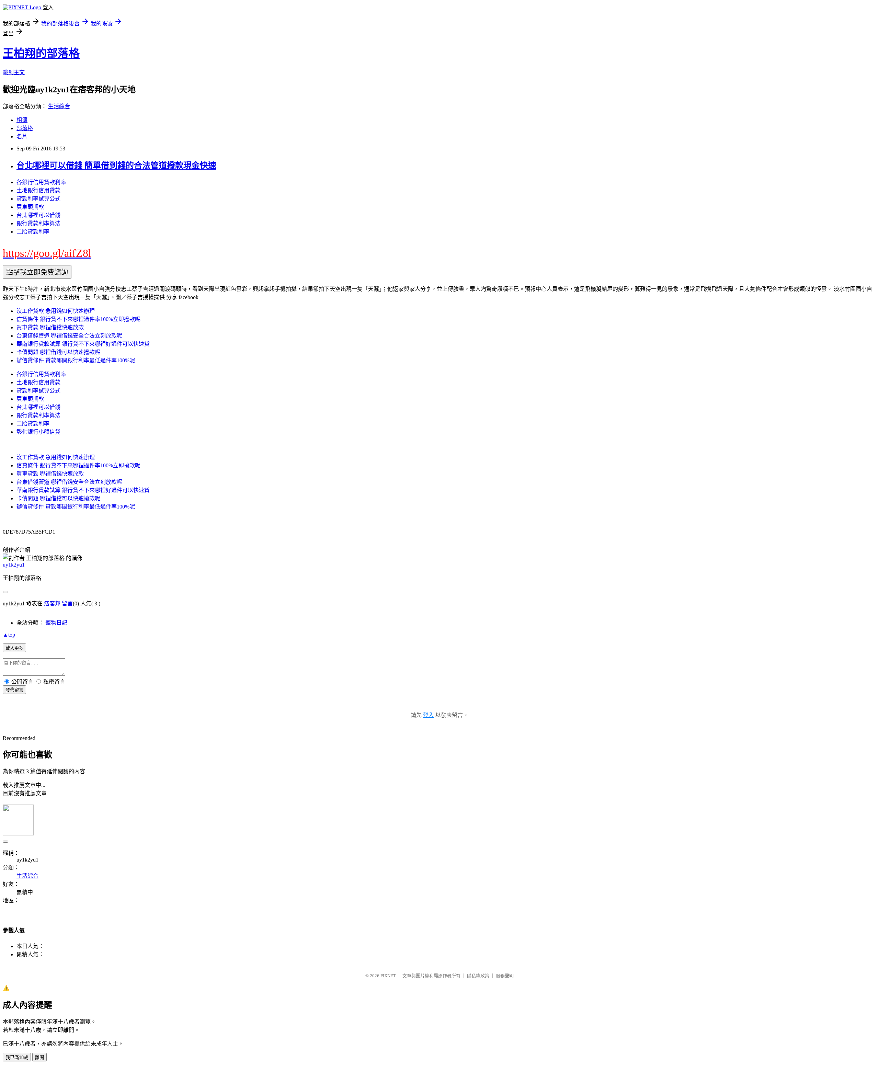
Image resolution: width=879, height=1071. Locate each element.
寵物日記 (56, 623)
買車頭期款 (30, 207)
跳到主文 (14, 72)
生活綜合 (59, 106)
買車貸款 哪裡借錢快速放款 (50, 327)
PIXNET (388, 975)
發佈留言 (14, 690)
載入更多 (14, 648)
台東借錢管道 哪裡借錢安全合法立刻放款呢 (69, 336)
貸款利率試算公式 (38, 199)
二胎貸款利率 (32, 232)
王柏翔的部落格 (41, 53)
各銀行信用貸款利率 (41, 182)
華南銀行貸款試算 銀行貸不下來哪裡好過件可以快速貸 (83, 344)
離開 (39, 1057)
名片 (21, 136)
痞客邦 (52, 603)
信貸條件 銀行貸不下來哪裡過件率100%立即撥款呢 (78, 319)
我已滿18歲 (16, 1057)
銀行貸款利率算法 (38, 223)
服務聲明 (505, 975)
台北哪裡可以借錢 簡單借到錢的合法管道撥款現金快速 (116, 165)
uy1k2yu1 (14, 565)
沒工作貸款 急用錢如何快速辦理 (55, 311)
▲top (9, 635)
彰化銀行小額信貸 (38, 432)
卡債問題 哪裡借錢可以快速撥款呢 (58, 352)
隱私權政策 (478, 975)
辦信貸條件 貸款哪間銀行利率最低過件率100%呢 (75, 360)
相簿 (21, 120)
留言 (67, 603)
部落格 (24, 128)
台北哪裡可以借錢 (38, 215)
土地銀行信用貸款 (38, 190)
